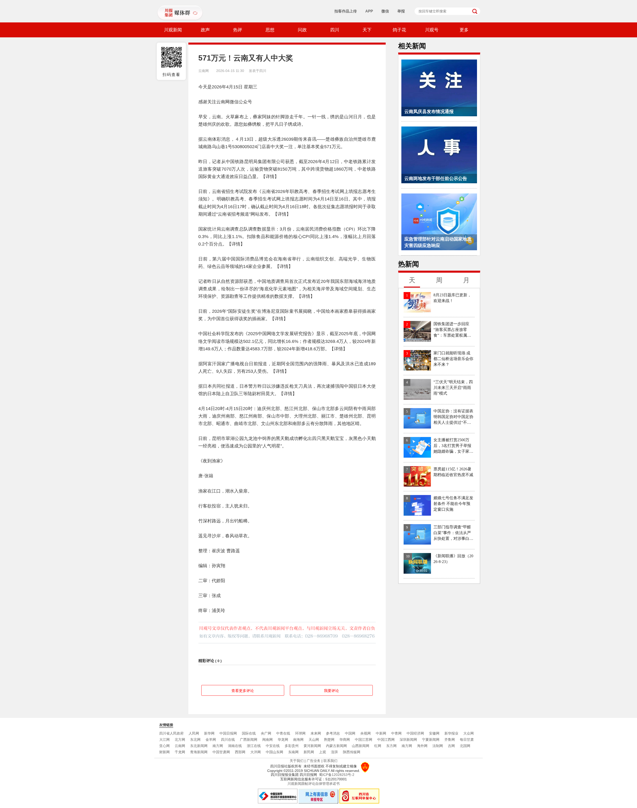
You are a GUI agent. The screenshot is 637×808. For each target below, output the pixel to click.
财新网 (164, 752)
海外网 (422, 746)
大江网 (164, 740)
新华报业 (451, 733)
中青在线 (283, 733)
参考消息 (333, 733)
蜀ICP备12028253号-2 (336, 775)
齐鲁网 (449, 740)
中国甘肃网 (221, 752)
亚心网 (164, 746)
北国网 (465, 746)
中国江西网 (386, 740)
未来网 (316, 733)
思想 (269, 29)
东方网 (391, 746)
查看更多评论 (242, 690)
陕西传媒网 (351, 752)
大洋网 (255, 752)
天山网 (314, 740)
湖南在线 (235, 746)
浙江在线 (254, 746)
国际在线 (249, 733)
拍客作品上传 (345, 11)
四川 (334, 29)
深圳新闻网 (408, 740)
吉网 (451, 746)
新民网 (309, 752)
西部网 (240, 752)
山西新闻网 (360, 746)
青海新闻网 (199, 752)
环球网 (300, 733)
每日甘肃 (467, 740)
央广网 (266, 733)
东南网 (293, 752)
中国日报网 (228, 733)
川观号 (431, 29)
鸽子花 (399, 29)
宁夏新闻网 (430, 740)
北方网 (180, 740)
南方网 (217, 746)
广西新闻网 (248, 740)
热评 (237, 29)
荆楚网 (329, 740)
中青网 (396, 733)
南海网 (298, 740)
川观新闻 (173, 29)
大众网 (468, 733)
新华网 (209, 733)
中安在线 (273, 746)
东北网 (195, 740)
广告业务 (313, 761)
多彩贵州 (292, 746)
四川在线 (228, 740)
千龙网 (180, 752)
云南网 (180, 746)
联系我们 (330, 761)
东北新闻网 (199, 746)
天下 (367, 29)
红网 (377, 746)
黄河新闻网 (312, 746)
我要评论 (331, 690)
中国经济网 (415, 733)
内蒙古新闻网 (336, 746)
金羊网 (211, 740)
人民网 (194, 733)
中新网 (381, 733)
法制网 (437, 746)
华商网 (344, 740)
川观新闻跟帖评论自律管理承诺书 (313, 784)
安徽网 (434, 733)
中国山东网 (274, 752)
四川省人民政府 (171, 733)
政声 (205, 29)
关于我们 (297, 761)
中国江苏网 (363, 740)
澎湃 (334, 752)
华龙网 (283, 740)
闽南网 (267, 740)
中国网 (350, 733)
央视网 (365, 733)
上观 (322, 752)
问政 (302, 29)
